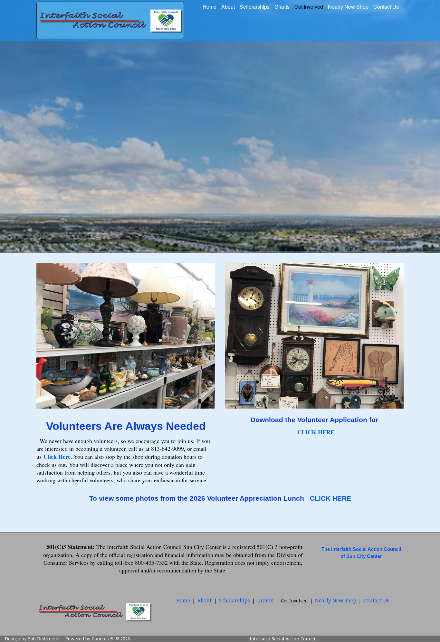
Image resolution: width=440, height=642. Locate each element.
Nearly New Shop (348, 6)
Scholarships (255, 6)
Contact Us (386, 6)
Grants (282, 6)
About (228, 6)
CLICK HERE (330, 498)
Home (209, 6)
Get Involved (308, 6)
